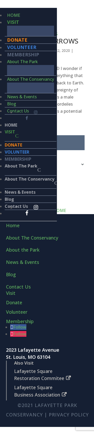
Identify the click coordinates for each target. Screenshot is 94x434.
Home (13, 225)
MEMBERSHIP (23, 54)
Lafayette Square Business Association (37, 391)
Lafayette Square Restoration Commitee (39, 374)
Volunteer (16, 312)
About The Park (22, 61)
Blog (11, 104)
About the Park (22, 250)
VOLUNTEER (21, 47)
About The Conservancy (30, 79)
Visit (10, 293)
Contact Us (18, 111)
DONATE (17, 40)
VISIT (13, 22)
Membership (20, 321)
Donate (14, 302)
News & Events (22, 97)
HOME (13, 15)
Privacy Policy (69, 414)
